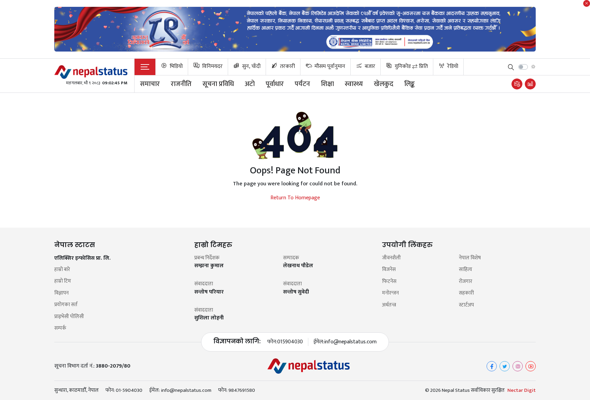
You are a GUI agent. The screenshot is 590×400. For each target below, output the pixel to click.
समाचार (150, 84)
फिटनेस (389, 282)
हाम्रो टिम (62, 281)
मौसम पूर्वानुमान (329, 66)
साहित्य (465, 270)
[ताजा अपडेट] (516, 83)
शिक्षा (327, 84)
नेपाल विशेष (470, 258)
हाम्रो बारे (62, 270)
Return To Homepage (295, 198)
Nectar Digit (521, 390)
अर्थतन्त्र (389, 305)
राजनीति (181, 84)
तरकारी (287, 66)
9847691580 (241, 390)
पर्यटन (302, 84)
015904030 (290, 342)
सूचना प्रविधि (218, 84)
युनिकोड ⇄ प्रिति (410, 66)
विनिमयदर (212, 66)
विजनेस (389, 270)
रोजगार (465, 282)
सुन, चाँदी (251, 66)
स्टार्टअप (466, 305)
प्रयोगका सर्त (66, 305)
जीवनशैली (391, 258)
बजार (369, 66)
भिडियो (175, 66)
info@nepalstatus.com (350, 342)
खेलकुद (383, 84)
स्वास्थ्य (354, 84)
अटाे (250, 84)
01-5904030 (129, 390)
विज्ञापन (61, 293)
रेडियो (452, 66)
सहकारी (466, 293)
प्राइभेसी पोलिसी (69, 317)
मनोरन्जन (390, 293)
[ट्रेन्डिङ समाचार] (530, 83)
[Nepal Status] (90, 72)
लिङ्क (409, 84)
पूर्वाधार (275, 84)
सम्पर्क (60, 328)
